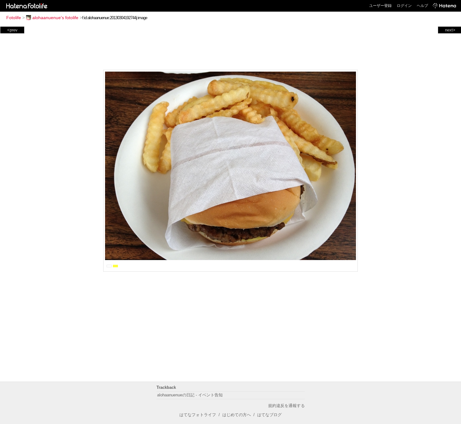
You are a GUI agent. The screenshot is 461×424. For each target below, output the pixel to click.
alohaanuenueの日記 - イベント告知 (190, 395)
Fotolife (13, 17)
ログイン (404, 5)
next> (450, 30)
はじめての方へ (236, 414)
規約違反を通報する (286, 405)
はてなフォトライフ (197, 414)
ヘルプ (422, 5)
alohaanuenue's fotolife (55, 17)
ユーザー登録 (380, 5)
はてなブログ (269, 414)
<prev (12, 30)
